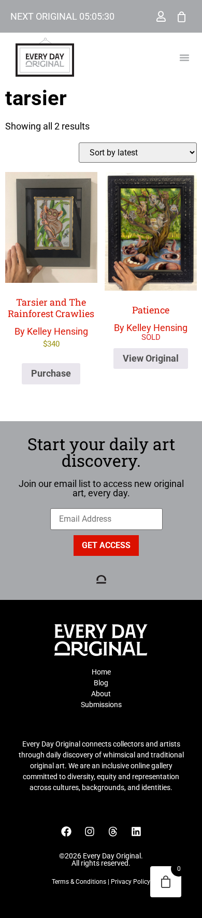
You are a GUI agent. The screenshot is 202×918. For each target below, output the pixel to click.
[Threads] (113, 831)
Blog (101, 683)
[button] (184, 57)
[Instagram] (89, 831)
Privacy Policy (130, 881)
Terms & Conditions (79, 881)
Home (101, 672)
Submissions (101, 704)
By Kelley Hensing (51, 322)
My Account (161, 16)
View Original (151, 358)
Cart (181, 16)
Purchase (51, 373)
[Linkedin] (136, 831)
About (101, 694)
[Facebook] (66, 831)
